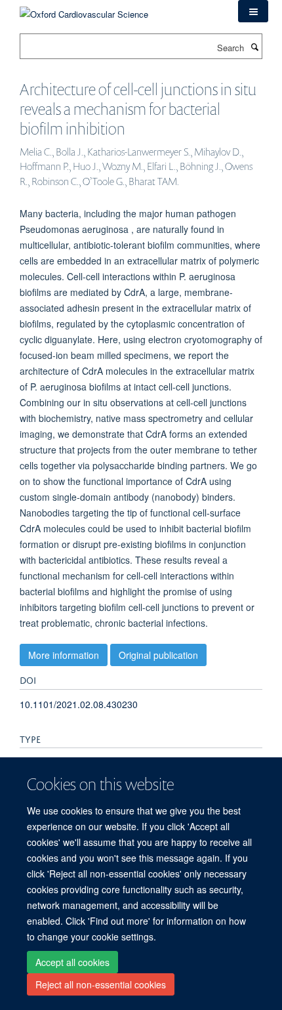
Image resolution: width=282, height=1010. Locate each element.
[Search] (254, 46)
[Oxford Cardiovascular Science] (84, 9)
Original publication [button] (158, 655)
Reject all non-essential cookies (100, 984)
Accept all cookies (72, 962)
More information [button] (63, 655)
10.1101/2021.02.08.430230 (79, 704)
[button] (253, 11)
